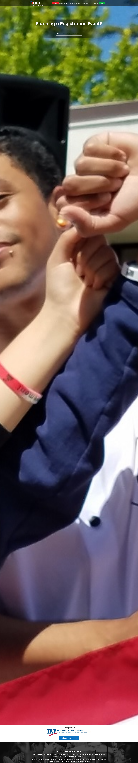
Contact (95, 3)
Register (55, 3)
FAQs (65, 3)
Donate (102, 3)
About (61, 3)
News (83, 3)
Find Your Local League (69, 738)
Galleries (88, 3)
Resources (72, 3)
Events (78, 3)
